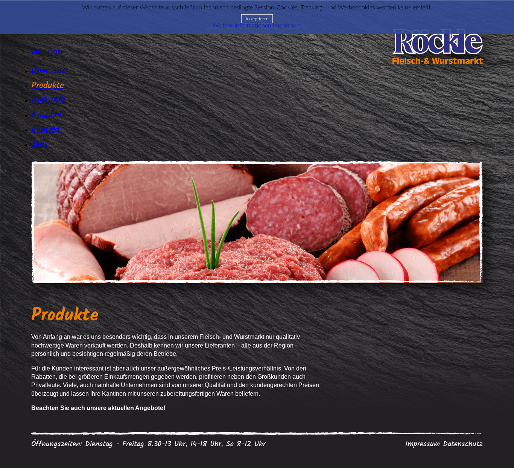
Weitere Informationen (242, 26)
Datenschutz (463, 444)
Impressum (422, 444)
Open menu (46, 51)
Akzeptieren (257, 19)
